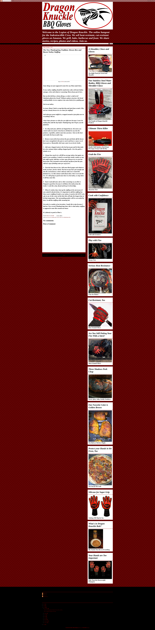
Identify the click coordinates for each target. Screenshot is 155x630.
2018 (44, 605)
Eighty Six (45, 593)
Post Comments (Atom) (66, 258)
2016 (44, 624)
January (45, 622)
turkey (69, 217)
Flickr (63, 81)
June (45, 614)
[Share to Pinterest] (61, 215)
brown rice (50, 217)
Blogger (88, 627)
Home (64, 255)
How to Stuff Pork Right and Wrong (50, 611)
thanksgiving (66, 217)
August (45, 613)
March (45, 619)
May (45, 616)
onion (58, 217)
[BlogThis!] (58, 215)
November (46, 608)
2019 (44, 604)
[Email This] (57, 215)
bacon (47, 217)
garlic (56, 217)
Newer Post (45, 255)
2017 (44, 607)
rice (62, 217)
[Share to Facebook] (60, 215)
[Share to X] (59, 215)
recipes (60, 217)
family (53, 217)
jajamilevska (45, 596)
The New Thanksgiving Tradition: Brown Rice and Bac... (53, 609)
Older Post (82, 255)
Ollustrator (80, 627)
